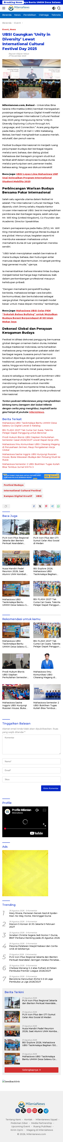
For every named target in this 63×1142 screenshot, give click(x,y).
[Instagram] (29, 1111)
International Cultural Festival (22, 490)
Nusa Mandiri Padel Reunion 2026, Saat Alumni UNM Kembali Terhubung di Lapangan (15, 571)
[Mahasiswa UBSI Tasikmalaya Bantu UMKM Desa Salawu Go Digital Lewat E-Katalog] (16, 589)
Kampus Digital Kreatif (18, 496)
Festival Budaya (14, 485)
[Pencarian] (59, 8)
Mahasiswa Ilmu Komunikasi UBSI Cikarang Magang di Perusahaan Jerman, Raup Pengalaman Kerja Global (31, 447)
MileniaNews (36, 412)
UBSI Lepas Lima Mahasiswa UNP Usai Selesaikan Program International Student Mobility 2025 (30, 178)
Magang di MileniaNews (39, 1130)
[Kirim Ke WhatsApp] (58, 506)
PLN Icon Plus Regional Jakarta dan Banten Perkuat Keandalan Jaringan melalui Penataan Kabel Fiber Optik (15, 540)
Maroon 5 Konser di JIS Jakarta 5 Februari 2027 (32, 925)
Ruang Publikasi (42, 1126)
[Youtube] (34, 1111)
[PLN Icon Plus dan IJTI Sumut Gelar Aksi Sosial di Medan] (47, 527)
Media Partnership (41, 1123)
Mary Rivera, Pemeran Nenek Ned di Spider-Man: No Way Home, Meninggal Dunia (33, 914)
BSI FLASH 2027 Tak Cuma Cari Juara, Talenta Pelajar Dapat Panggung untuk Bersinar (27, 431)
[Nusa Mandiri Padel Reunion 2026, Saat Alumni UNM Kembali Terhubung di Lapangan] (16, 558)
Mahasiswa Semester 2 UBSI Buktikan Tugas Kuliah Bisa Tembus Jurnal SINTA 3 (31, 465)
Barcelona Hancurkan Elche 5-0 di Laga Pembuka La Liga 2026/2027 (31, 980)
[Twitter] (23, 1111)
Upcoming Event (20, 1126)
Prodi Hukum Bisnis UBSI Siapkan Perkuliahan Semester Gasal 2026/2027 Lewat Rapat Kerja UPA (30, 438)
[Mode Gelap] (54, 8)
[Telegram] (46, 1110)
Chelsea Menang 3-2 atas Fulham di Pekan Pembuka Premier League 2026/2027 (33, 969)
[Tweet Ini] (40, 506)
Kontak (28, 1119)
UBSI (39, 496)
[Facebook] (17, 1111)
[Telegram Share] (52, 506)
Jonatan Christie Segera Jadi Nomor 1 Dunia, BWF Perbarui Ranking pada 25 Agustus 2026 (34, 936)
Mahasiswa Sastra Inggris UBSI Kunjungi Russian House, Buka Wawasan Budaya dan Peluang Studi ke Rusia (31, 457)
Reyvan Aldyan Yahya (19, 54)
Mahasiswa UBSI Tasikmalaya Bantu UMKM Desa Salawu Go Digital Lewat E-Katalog (29, 424)
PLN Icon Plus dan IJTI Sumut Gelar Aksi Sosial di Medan (46, 540)
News (13, 29)
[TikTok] (40, 1110)
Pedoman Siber (19, 1123)
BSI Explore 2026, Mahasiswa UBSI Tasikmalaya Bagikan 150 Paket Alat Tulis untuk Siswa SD (45, 571)
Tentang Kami (13, 1119)
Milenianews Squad (46, 1119)
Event (5, 29)
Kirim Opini (17, 1130)
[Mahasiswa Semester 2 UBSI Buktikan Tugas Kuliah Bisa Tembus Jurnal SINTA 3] (47, 692)
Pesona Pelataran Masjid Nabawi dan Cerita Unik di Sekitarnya (33, 947)
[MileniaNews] (18, 8)
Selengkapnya (30, 1069)
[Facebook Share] (34, 506)
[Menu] (4, 8)
